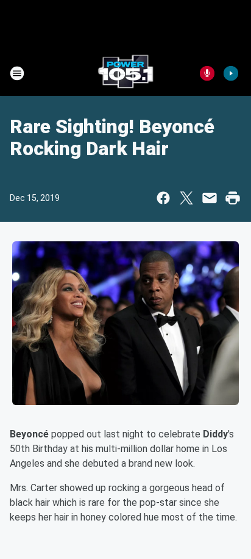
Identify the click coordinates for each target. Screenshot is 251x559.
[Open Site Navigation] (17, 73)
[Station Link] (125, 73)
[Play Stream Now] (231, 73)
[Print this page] (232, 197)
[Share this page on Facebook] (163, 197)
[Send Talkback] (207, 73)
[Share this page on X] (186, 197)
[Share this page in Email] (209, 197)
